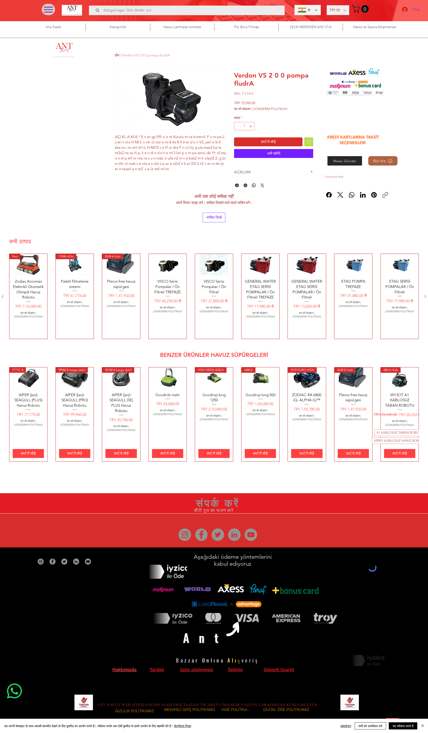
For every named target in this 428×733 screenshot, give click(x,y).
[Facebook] (329, 195)
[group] (214, 296)
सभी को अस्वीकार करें (370, 726)
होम (117, 55)
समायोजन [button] (345, 726)
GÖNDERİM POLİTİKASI (270, 109)
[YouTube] (251, 534)
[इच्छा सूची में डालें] (308, 141)
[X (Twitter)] (340, 195)
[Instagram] (185, 534)
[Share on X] (262, 185)
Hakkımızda (124, 669)
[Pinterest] (374, 195)
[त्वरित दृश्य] (168, 264)
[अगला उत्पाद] (425, 296)
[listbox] (338, 10)
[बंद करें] (422, 725)
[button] (338, 10)
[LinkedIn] (363, 195)
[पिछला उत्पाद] (2, 296)
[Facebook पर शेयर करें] (237, 185)
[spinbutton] (244, 126)
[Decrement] (237, 126)
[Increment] (251, 126)
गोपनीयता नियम (182, 726)
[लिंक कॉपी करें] (385, 195)
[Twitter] (218, 534)
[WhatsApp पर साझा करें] (254, 185)
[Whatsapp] (14, 691)
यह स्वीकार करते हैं (403, 726)
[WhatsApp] (351, 195)
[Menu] (48, 9)
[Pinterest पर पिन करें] (245, 185)
